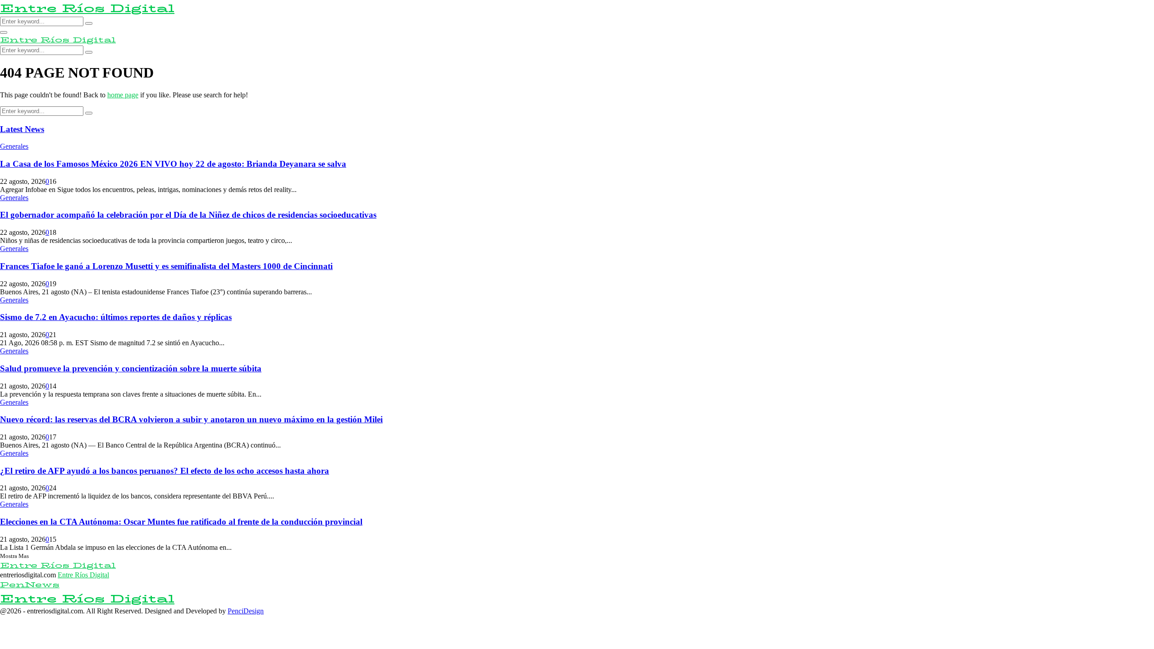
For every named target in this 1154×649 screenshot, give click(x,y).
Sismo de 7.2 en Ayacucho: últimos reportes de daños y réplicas (116, 317)
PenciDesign (246, 611)
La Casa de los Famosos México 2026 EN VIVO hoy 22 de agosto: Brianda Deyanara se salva (173, 164)
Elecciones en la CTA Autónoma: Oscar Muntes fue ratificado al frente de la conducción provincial (181, 521)
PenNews (30, 584)
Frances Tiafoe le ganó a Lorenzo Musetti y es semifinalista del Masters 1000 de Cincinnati (166, 266)
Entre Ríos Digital (87, 8)
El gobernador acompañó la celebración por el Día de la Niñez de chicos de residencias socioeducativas (188, 214)
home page (122, 95)
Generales (14, 146)
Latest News (22, 129)
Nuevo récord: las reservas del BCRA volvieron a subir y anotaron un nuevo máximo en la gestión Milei (191, 419)
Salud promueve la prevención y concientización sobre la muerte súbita (130, 368)
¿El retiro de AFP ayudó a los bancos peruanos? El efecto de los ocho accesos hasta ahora (164, 470)
